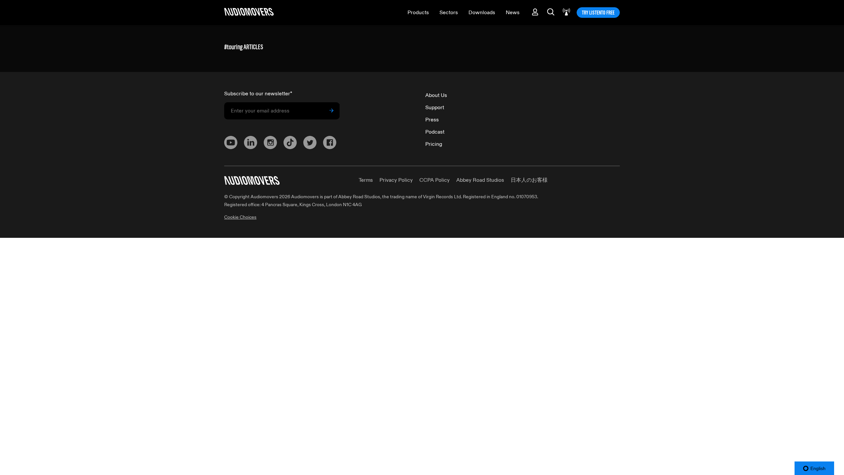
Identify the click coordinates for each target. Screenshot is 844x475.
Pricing (433, 144)
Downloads (481, 12)
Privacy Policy (396, 180)
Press (432, 119)
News (513, 12)
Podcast (434, 132)
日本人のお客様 (529, 180)
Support (434, 107)
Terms (366, 180)
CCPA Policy (434, 180)
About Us (436, 95)
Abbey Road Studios (480, 180)
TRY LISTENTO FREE (598, 13)
